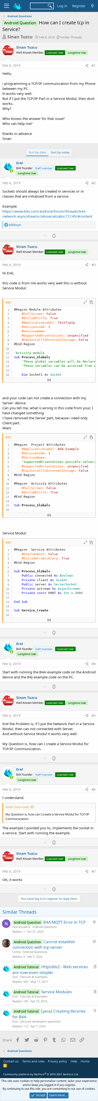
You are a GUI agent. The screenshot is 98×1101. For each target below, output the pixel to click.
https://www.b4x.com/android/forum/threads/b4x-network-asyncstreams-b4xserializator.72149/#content (47, 214)
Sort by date (37, 152)
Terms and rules (33, 1061)
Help (74, 1061)
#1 (94, 65)
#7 (94, 871)
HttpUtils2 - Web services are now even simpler (50, 969)
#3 (94, 264)
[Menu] (6, 6)
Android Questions (44, 927)
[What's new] (92, 5)
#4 (94, 663)
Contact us (11, 1061)
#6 (94, 789)
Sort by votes (60, 152)
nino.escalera (21, 927)
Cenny (16, 952)
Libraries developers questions (40, 1021)
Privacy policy (57, 1061)
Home (85, 1061)
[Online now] (11, 171)
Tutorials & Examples (34, 977)
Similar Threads (71, 37)
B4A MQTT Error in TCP (64, 922)
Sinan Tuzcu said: (17, 807)
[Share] (87, 65)
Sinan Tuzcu (20, 37)
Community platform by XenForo (41, 1074)
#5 (94, 715)
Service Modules (56, 991)
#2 (94, 183)
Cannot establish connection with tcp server (43, 944)
